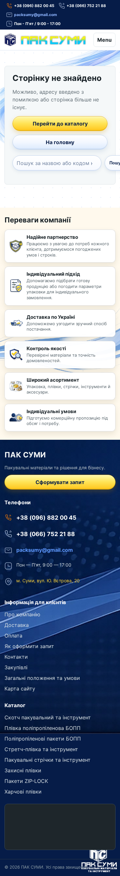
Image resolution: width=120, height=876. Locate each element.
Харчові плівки (23, 791)
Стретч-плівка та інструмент (41, 749)
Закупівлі (16, 667)
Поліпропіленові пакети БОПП (42, 738)
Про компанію (22, 614)
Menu (104, 40)
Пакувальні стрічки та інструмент (47, 760)
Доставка (16, 625)
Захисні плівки (22, 770)
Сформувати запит (60, 482)
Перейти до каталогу (60, 123)
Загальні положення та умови (42, 678)
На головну (60, 142)
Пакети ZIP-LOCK (26, 781)
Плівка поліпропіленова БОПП (42, 728)
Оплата (13, 635)
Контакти (16, 657)
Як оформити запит (29, 646)
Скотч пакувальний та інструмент (47, 717)
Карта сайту (19, 688)
